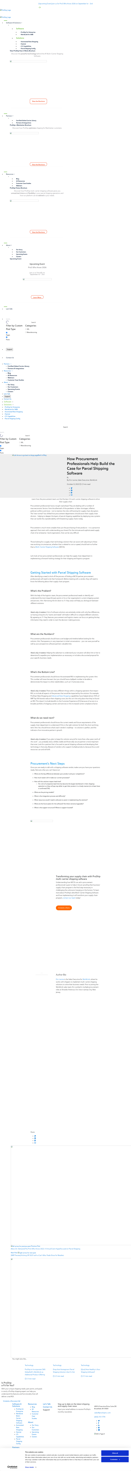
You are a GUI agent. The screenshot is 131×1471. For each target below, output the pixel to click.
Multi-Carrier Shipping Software (47, 547)
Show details (29, 1467)
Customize (113, 1459)
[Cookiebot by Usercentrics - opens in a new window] (12, 1467)
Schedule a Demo (64, 908)
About (30, 1422)
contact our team (69, 898)
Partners (15, 1447)
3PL (27, 329)
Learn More (37, 297)
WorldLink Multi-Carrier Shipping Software (19, 1418)
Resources (32, 1404)
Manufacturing (31, 332)
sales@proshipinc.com (102, 1413)
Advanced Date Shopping (61, 696)
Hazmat (18, 1432)
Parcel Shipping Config (19, 1441)
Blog (33, 1407)
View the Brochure (38, 101)
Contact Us (47, 1407)
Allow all (115, 1453)
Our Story (35, 1425)
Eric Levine (60, 979)
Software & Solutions (16, 1405)
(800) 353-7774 (99, 1417)
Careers (34, 1437)
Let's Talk (47, 1404)
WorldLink (86, 979)
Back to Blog (42, 455)
